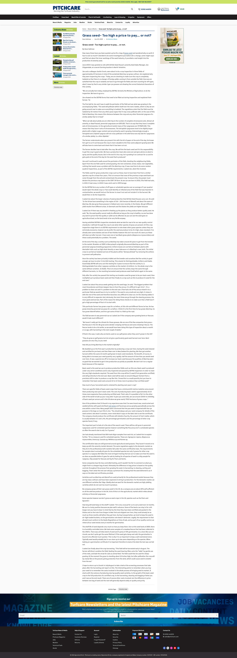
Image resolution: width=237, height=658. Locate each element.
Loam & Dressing (119, 17)
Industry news (58, 87)
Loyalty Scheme (99, 642)
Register (97, 637)
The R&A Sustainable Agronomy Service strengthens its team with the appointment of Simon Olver (70, 34)
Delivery (77, 640)
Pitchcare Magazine (59, 637)
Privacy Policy (117, 642)
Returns (77, 642)
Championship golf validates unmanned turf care (69, 61)
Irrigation (131, 17)
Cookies (115, 640)
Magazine (68, 22)
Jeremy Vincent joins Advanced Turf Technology (69, 48)
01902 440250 (146, 9)
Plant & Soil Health (94, 17)
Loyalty (127, 22)
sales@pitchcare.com (171, 636)
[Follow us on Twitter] (168, 648)
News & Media (57, 22)
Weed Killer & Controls (78, 17)
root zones (112, 406)
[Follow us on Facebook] (164, 648)
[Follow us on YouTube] (175, 648)
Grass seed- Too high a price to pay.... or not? (113, 29)
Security (115, 637)
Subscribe (118, 621)
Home (84, 29)
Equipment (140, 17)
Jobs (75, 22)
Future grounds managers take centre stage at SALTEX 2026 (69, 74)
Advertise (136, 22)
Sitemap (115, 648)
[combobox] (106, 9)
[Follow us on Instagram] (171, 648)
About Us (110, 22)
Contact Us (119, 22)
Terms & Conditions (119, 645)
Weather (82, 22)
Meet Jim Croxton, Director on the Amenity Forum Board (70, 41)
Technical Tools (99, 22)
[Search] (132, 9)
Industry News (112, 39)
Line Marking (107, 17)
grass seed (128, 53)
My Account (165, 10)
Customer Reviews (81, 637)
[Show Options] (217, 615)
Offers (149, 17)
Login (96, 634)
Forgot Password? (99, 640)
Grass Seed (65, 17)
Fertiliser (56, 17)
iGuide (90, 22)
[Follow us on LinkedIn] (178, 648)
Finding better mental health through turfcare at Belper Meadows (70, 67)
